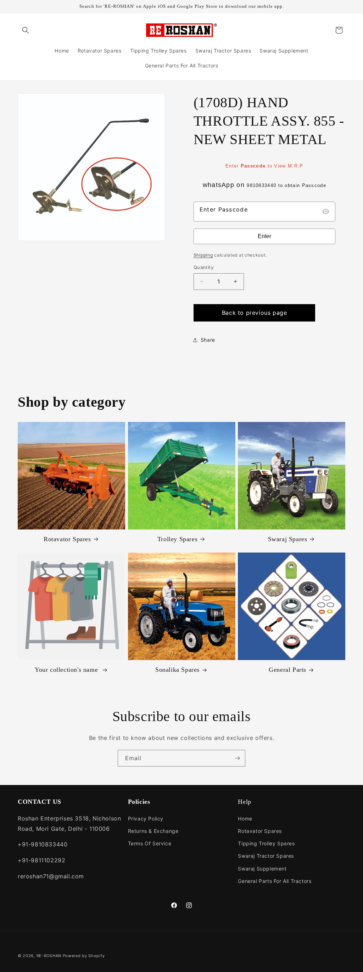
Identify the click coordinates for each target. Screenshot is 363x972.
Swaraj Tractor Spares (266, 856)
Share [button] (208, 340)
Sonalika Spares (177, 669)
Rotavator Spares (67, 539)
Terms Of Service (150, 843)
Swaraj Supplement (262, 869)
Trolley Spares (177, 539)
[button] (25, 30)
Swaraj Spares (287, 539)
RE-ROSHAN (49, 955)
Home (245, 819)
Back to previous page (254, 312)
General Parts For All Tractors (274, 881)
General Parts (287, 669)
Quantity (203, 267)
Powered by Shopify (84, 955)
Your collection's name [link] (67, 669)
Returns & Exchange (153, 831)
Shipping (203, 255)
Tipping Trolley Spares (266, 843)
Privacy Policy (145, 819)
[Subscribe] (237, 758)
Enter (264, 236)
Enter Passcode (224, 209)
